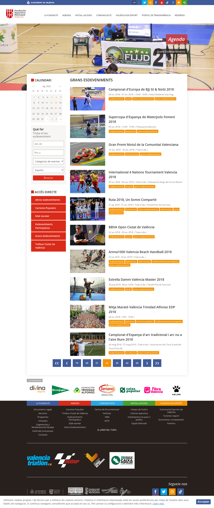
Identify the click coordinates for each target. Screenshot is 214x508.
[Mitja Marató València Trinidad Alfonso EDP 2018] (87, 316)
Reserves (180, 15)
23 (117, 363)
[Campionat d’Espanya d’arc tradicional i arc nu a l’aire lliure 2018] (87, 343)
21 (97, 363)
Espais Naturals (139, 423)
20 (87, 363)
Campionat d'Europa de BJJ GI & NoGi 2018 (141, 89)
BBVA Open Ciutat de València (131, 227)
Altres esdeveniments (47, 199)
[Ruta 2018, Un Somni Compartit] (87, 208)
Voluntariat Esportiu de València (171, 411)
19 (77, 363)
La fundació (51, 15)
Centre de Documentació (107, 409)
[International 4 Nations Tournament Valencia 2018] (87, 181)
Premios (171, 423)
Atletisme (130, 321)
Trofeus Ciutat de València (45, 246)
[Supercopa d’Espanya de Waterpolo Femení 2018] (87, 126)
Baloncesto (131, 209)
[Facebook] (156, 2)
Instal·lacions (83, 15)
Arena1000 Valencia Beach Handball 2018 (140, 252)
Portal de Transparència (156, 15)
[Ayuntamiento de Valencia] (40, 3)
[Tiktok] (167, 2)
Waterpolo (130, 131)
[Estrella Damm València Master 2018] (87, 288)
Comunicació (104, 15)
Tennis (129, 237)
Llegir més (158, 503)
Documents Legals (43, 409)
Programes (42, 416)
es (139, 2)
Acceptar (203, 501)
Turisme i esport (171, 415)
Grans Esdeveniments (47, 236)
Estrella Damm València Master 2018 (136, 279)
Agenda (66, 15)
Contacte (42, 434)
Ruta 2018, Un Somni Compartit (132, 200)
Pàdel (128, 289)
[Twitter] (144, 2)
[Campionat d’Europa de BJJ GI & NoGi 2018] (87, 98)
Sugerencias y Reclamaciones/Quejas (43, 426)
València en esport (127, 15)
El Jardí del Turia (107, 429)
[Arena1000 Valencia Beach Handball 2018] (87, 261)
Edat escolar (42, 216)
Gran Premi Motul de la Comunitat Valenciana (143, 144)
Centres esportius (139, 413)
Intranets (42, 420)
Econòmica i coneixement (171, 419)
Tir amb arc (131, 352)
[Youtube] (162, 2)
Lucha (128, 99)
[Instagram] (150, 2)
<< (33, 86)
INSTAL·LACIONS (139, 403)
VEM (107, 416)
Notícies (107, 413)
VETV (107, 420)
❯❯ (157, 363)
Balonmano (131, 261)
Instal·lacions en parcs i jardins (139, 418)
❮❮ (57, 363)
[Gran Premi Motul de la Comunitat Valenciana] (87, 153)
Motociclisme (132, 154)
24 (127, 363)
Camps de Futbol (139, 409)
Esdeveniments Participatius (44, 226)
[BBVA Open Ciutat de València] (87, 234)
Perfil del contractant (42, 431)
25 (137, 363)
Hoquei (129, 186)
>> (60, 86)
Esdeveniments (117, 99)
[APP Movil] (173, 2)
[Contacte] (179, 2)
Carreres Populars (45, 208)
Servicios (42, 413)
